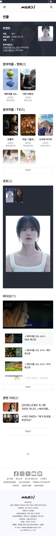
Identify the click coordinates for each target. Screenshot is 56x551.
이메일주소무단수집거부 (41, 482)
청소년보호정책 (24, 482)
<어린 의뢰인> (9, 50)
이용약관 (15, 486)
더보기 (28, 170)
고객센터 (43, 479)
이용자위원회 (39, 486)
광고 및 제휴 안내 (31, 479)
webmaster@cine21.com (31, 528)
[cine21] (28, 7)
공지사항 (10, 479)
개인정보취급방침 (9, 482)
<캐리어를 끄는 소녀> (11, 47)
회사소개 (19, 479)
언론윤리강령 (26, 486)
